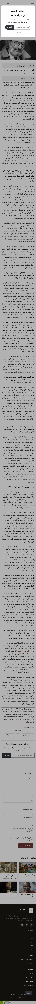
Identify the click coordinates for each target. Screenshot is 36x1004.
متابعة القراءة (18, 32)
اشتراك (9, 27)
